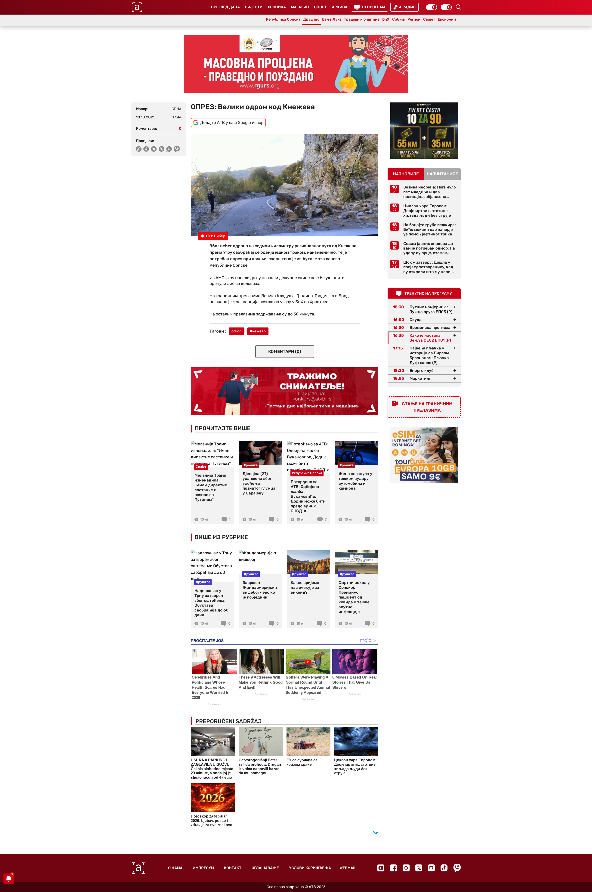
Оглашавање (265, 868)
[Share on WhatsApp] (169, 149)
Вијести (253, 7)
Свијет (429, 19)
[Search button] (458, 6)
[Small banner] (424, 130)
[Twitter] (418, 867)
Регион (413, 19)
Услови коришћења (310, 868)
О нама (175, 868)
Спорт (320, 7)
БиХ (385, 19)
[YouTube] (380, 867)
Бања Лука (332, 19)
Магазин (300, 7)
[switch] (431, 7)
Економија (447, 19)
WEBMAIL (348, 868)
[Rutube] (431, 867)
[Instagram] (406, 867)
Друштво (311, 19)
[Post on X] (161, 149)
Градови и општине (361, 19)
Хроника (277, 7)
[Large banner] (296, 64)
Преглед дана (225, 7)
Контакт (232, 868)
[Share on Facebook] (146, 149)
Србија (398, 19)
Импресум (203, 868)
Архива (339, 7)
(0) (284, 351)
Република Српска (283, 19)
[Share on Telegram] (154, 149)
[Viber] (457, 868)
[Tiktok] (444, 867)
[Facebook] (393, 867)
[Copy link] (139, 149)
